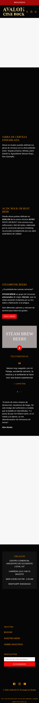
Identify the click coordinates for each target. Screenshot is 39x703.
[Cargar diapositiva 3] (21, 392)
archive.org (23, 701)
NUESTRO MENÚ (12, 638)
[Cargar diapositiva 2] (19, 392)
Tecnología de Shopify (28, 690)
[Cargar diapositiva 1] (17, 392)
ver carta (9, 316)
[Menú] (36, 11)
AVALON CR (14, 690)
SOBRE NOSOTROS (13, 644)
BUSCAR (8, 632)
